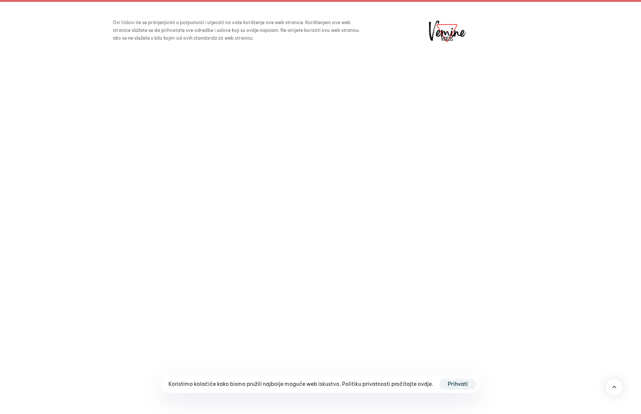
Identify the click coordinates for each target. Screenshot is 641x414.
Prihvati (458, 384)
